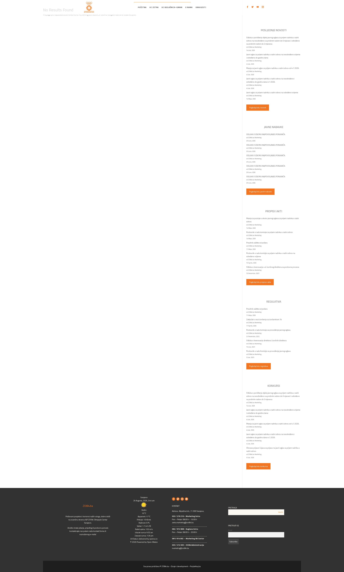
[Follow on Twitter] (252, 7)
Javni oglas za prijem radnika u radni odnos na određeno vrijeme (272, 92)
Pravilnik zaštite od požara (256, 242)
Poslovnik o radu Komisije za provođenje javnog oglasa (268, 351)
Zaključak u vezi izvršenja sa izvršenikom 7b (264, 319)
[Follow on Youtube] (258, 7)
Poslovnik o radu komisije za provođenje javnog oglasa (268, 329)
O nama (189, 7)
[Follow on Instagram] (263, 7)
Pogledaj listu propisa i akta (260, 282)
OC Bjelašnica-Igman (172, 7)
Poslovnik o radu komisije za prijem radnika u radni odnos (269, 232)
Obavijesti (201, 7)
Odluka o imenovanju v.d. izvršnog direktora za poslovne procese (272, 267)
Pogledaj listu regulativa (258, 366)
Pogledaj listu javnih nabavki (260, 191)
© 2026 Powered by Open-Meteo (144, 542)
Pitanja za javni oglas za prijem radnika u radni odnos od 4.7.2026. (272, 68)
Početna (142, 7)
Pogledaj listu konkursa (258, 466)
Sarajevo (144, 497)
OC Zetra (154, 7)
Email (230, 530)
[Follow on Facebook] (247, 7)
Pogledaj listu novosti (257, 107)
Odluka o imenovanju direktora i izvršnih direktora (266, 340)
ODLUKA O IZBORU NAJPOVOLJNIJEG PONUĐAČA (265, 134)
